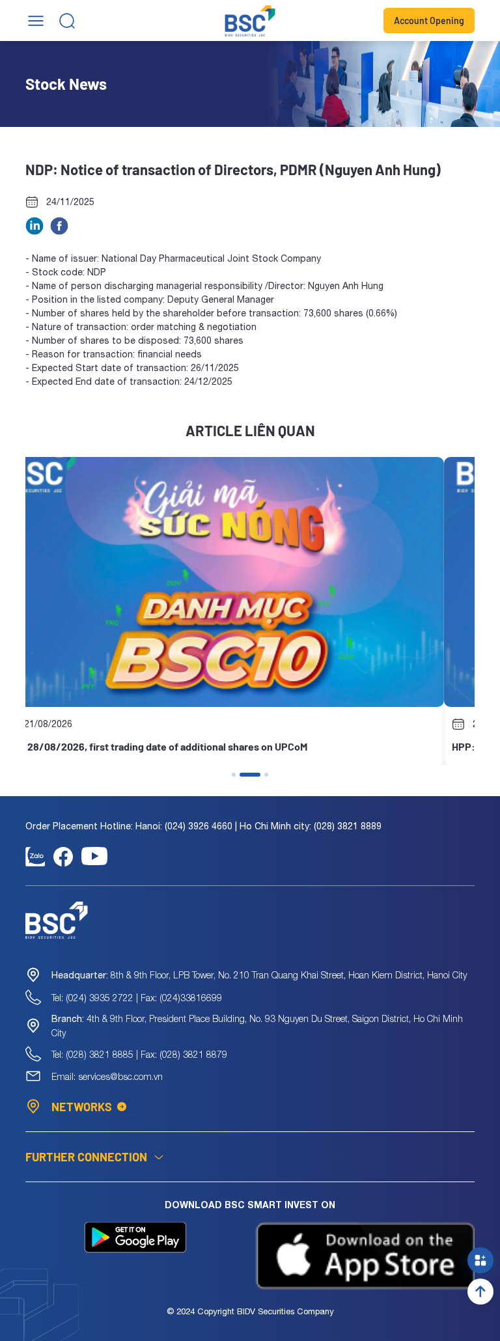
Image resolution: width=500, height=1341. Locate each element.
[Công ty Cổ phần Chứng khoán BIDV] (250, 20)
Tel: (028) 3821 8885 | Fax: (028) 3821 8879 (139, 1054)
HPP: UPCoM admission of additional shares (132, 746)
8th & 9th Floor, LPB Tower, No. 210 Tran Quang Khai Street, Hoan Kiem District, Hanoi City (259, 974)
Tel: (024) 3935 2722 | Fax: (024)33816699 (136, 997)
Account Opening (429, 20)
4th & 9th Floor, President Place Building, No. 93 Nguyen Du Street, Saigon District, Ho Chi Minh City (257, 1025)
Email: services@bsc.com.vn (107, 1076)
